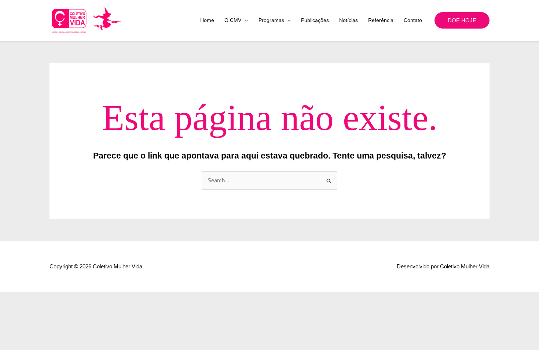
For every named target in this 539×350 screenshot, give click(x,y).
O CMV (232, 20)
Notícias (348, 20)
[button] (244, 20)
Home (207, 20)
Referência (380, 20)
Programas (271, 20)
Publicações (315, 20)
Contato (413, 20)
